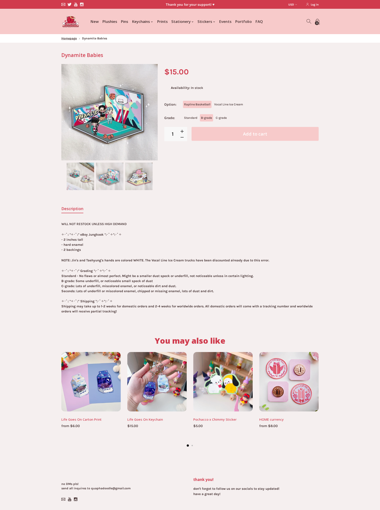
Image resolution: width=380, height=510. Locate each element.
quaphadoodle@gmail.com (111, 488)
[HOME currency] (289, 381)
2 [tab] (192, 445)
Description (72, 208)
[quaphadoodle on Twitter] (69, 4)
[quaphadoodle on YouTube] (76, 4)
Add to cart (255, 134)
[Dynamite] (80, 176)
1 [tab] (188, 445)
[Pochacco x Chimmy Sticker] (223, 381)
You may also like (190, 340)
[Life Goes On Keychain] (157, 381)
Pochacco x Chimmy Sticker (215, 419)
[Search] (309, 21)
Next (149, 112)
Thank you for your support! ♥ (190, 4)
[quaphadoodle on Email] (63, 4)
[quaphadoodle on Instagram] (82, 4)
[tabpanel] (91, 392)
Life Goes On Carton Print (81, 419)
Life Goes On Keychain (145, 419)
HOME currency (271, 419)
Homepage (69, 38)
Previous (69, 112)
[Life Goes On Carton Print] (91, 381)
